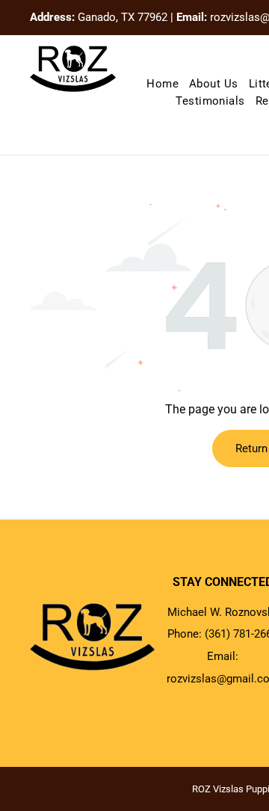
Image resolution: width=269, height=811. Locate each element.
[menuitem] (162, 84)
